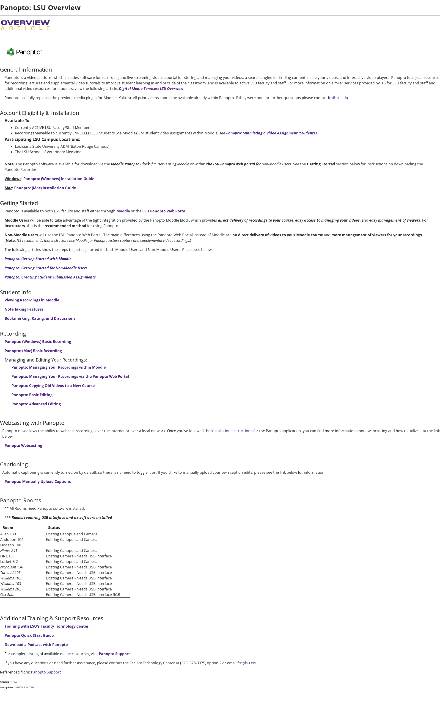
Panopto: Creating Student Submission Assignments (50, 277)
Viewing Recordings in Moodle (32, 300)
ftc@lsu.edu (338, 97)
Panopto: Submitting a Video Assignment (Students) (271, 133)
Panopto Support (114, 653)
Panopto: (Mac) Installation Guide (45, 187)
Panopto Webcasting (23, 445)
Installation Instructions (231, 430)
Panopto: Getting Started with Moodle (38, 258)
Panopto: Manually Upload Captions (38, 481)
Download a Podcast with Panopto (36, 644)
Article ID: (5, 681)
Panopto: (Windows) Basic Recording (38, 341)
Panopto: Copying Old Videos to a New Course (53, 385)
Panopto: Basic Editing (31, 394)
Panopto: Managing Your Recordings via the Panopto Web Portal (70, 376)
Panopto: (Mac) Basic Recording (33, 350)
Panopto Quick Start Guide (29, 635)
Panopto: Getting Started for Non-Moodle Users (46, 267)
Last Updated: (7, 687)
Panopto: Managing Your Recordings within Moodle (59, 367)
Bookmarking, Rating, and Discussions (40, 318)
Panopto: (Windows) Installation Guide (58, 178)
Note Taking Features (24, 309)
